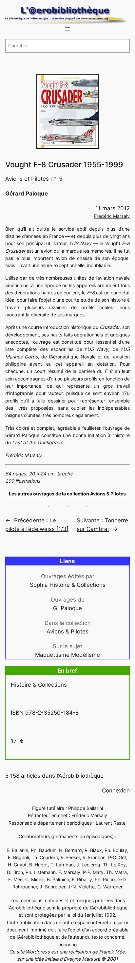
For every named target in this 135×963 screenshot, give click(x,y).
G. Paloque (67, 608)
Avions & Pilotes (67, 631)
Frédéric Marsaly (112, 216)
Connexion (116, 790)
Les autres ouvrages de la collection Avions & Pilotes (67, 493)
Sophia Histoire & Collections (68, 585)
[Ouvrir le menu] (67, 29)
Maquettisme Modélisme (67, 655)
